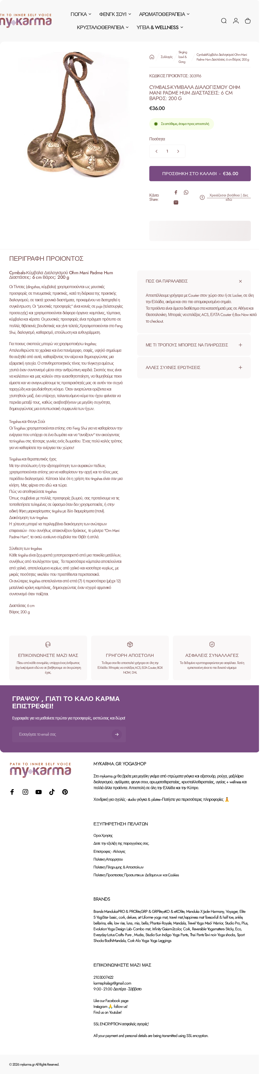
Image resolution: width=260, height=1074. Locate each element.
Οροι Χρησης (102, 855)
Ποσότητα (153, 139)
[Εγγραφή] (117, 754)
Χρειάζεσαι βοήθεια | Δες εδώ (225, 197)
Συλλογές (162, 56)
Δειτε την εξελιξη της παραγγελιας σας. (121, 863)
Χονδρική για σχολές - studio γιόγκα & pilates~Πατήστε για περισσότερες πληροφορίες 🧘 (161, 819)
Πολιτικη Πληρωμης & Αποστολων (118, 886)
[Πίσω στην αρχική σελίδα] (148, 57)
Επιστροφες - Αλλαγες (109, 870)
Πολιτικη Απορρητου (107, 878)
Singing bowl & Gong (179, 57)
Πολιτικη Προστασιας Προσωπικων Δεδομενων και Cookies (136, 894)
